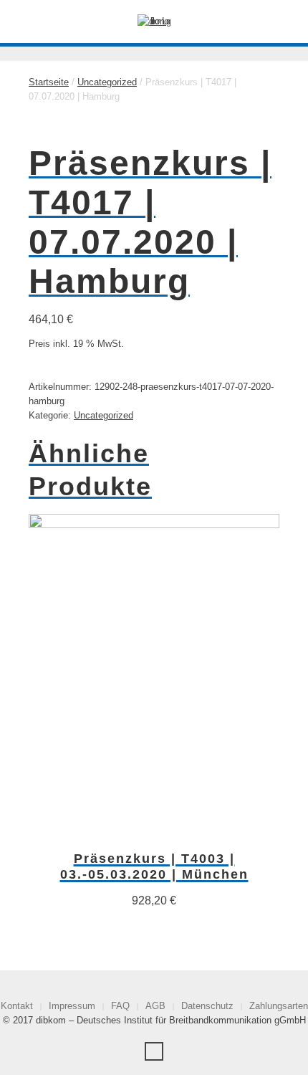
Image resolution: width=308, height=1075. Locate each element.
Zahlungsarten (278, 1005)
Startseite (49, 82)
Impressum (72, 1005)
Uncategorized (107, 82)
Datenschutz (207, 1005)
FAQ (120, 1005)
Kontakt (17, 1005)
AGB (155, 1005)
